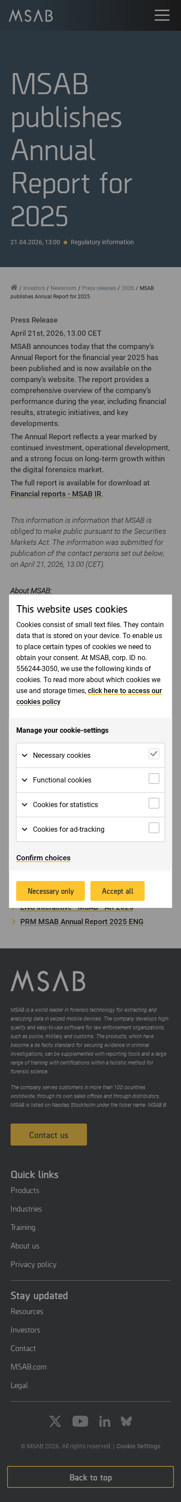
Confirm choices (43, 857)
